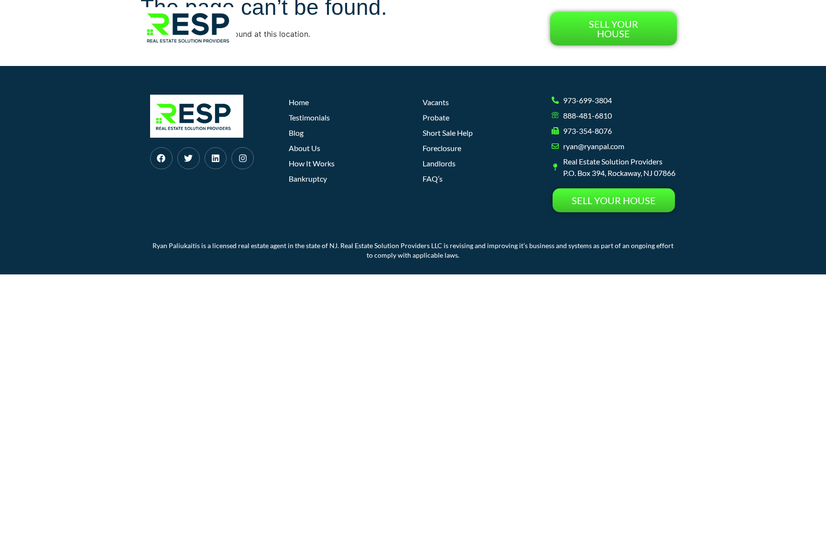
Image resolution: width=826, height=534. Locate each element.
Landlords (439, 163)
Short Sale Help (448, 132)
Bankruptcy (308, 178)
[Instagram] (242, 158)
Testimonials (506, 28)
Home (303, 28)
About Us (414, 28)
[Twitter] (188, 158)
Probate (436, 117)
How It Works (355, 28)
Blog (456, 28)
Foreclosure (442, 148)
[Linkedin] (216, 158)
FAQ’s (433, 178)
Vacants (436, 102)
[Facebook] (161, 158)
